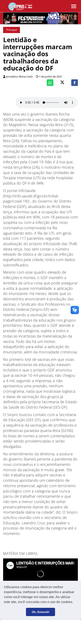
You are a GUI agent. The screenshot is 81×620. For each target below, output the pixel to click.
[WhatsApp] (50, 82)
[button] (74, 602)
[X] (62, 83)
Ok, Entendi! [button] (40, 612)
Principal (11, 30)
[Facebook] (74, 82)
